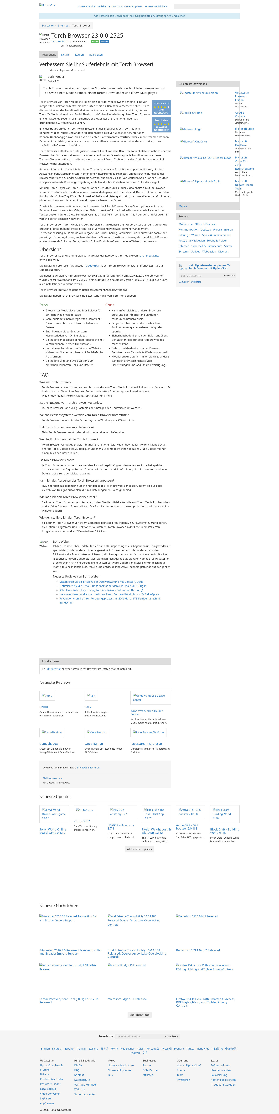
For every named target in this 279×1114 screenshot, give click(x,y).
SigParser (46, 1098)
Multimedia (186, 224)
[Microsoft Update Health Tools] (200, 181)
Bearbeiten (96, 54)
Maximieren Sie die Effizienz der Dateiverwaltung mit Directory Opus (101, 581)
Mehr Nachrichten (140, 1014)
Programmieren (223, 229)
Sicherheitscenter (85, 1094)
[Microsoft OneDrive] (194, 141)
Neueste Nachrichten (156, 6)
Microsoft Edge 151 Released (127, 999)
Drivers (44, 1074)
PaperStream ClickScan (146, 744)
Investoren (183, 1080)
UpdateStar (93, 265)
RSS (110, 1075)
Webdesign (209, 251)
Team (180, 1075)
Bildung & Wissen (189, 235)
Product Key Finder (51, 1079)
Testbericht (49, 54)
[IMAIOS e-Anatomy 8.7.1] (122, 812)
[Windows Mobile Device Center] (151, 697)
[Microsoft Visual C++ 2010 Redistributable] (206, 157)
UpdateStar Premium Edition (242, 96)
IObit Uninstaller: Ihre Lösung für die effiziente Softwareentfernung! (101, 590)
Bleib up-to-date (52, 778)
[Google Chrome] (191, 112)
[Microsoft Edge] (191, 129)
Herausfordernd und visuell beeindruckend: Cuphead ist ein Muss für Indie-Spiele (109, 594)
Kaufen (79, 54)
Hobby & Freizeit (217, 240)
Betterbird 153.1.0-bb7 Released (198, 950)
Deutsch (57, 1048)
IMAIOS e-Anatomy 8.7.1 (121, 826)
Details (65, 54)
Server (228, 246)
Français (82, 1048)
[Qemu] (47, 695)
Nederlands (127, 1048)
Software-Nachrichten (121, 1065)
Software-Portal (220, 1065)
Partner (147, 1065)
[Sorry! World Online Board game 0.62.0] (54, 814)
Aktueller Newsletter (190, 281)
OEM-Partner (151, 1070)
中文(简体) (217, 1048)
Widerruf (79, 1089)
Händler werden (221, 1070)
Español (69, 1048)
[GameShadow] (52, 732)
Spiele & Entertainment (216, 235)
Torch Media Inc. (60, 41)
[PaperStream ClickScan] (148, 732)
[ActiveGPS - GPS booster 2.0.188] (191, 812)
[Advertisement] (105, 632)
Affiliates (148, 1075)
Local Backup (48, 1089)
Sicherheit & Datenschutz (206, 246)
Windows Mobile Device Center (146, 712)
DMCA (78, 1065)
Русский (167, 1048)
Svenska (179, 1048)
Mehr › (183, 206)
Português (152, 1048)
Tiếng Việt (203, 1048)
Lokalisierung (219, 1075)
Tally (88, 707)
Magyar (135, 1053)
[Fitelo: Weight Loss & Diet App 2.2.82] (157, 814)
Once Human (94, 744)
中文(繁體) (231, 1048)
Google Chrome (240, 114)
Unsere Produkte (87, 6)
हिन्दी (145, 1053)
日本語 (104, 1048)
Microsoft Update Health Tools (244, 184)
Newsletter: (106, 1036)
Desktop (206, 229)
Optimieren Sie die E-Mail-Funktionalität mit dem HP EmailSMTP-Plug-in (102, 586)
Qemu (43, 707)
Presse (181, 1070)
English (45, 1048)
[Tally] (91, 695)
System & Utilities (189, 251)
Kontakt (79, 1075)
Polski (140, 1048)
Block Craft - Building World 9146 (224, 831)
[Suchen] (237, 6)
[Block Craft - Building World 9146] (225, 814)
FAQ (76, 1070)
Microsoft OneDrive (241, 143)
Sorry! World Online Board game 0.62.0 (52, 831)
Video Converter (50, 1093)
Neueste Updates (133, 6)
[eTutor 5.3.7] (84, 810)
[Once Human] (97, 732)
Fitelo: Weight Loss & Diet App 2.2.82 (156, 831)
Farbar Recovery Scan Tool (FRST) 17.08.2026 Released (69, 1000)
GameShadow (48, 744)
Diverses (223, 251)
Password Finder (50, 1084)
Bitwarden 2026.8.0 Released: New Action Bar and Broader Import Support (70, 951)
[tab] (49, 54)
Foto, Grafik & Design (192, 240)
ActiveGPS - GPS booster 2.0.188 (187, 826)
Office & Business (205, 224)
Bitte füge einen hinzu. (88, 767)
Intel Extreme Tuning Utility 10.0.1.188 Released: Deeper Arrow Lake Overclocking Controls (137, 953)
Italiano (93, 1048)
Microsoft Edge (244, 129)
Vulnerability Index (119, 1070)
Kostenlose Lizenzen (223, 1080)
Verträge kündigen (85, 1084)
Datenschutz (82, 1080)
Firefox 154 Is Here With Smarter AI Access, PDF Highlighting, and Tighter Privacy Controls (205, 1002)
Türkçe (190, 1048)
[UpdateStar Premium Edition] (199, 92)
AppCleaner (47, 1103)
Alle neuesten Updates (139, 849)
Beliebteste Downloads (110, 6)
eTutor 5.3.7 (82, 821)
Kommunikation (188, 229)
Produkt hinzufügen (223, 1084)
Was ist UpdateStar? (189, 1065)
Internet (184, 246)
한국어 (114, 1048)
